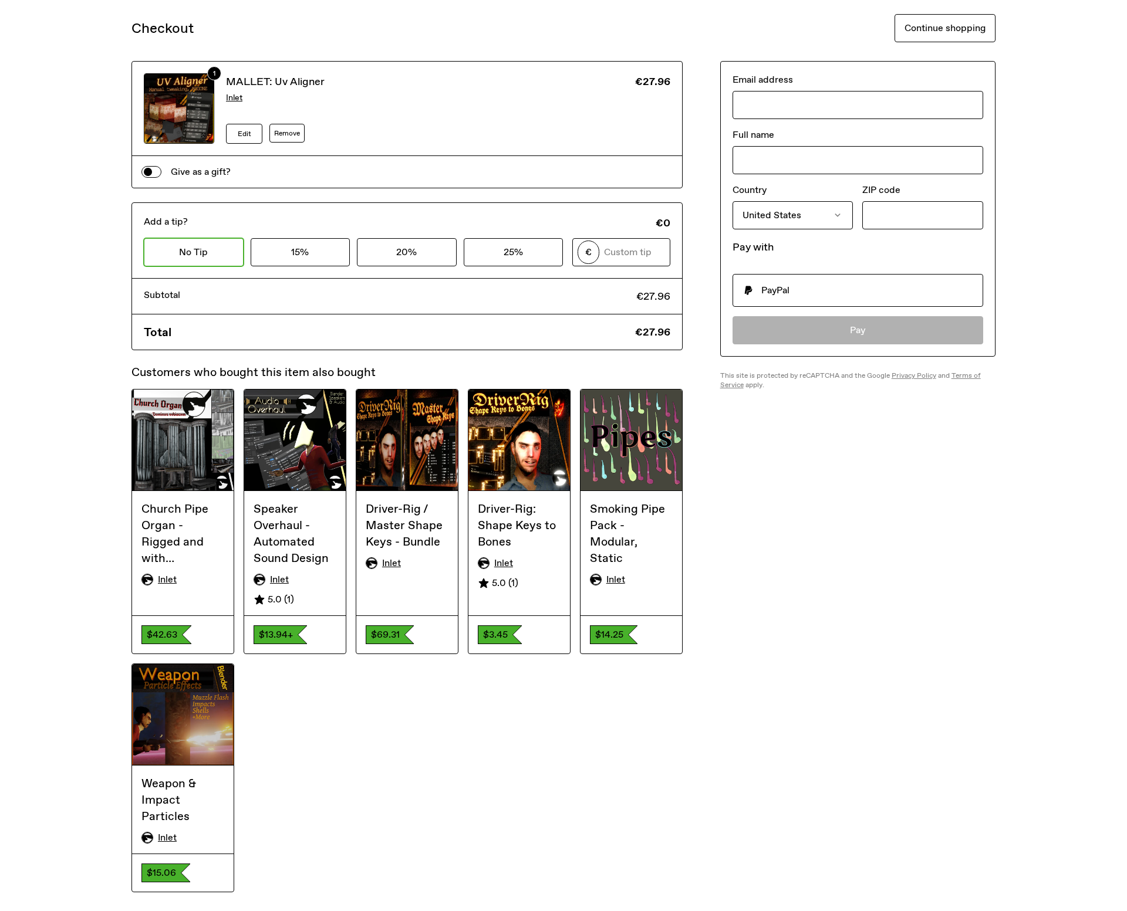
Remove (287, 133)
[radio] (858, 290)
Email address (763, 79)
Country (750, 189)
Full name (753, 134)
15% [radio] (300, 252)
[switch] (151, 172)
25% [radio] (513, 252)
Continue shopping (945, 27)
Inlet (234, 98)
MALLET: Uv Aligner (275, 81)
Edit (244, 134)
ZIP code (881, 189)
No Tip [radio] (193, 252)
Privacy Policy (914, 375)
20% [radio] (406, 252)
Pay (858, 330)
